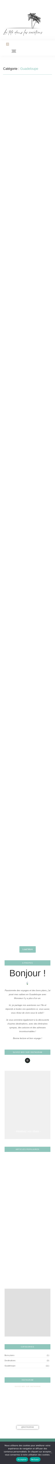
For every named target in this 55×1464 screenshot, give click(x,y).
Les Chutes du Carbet (16, 1277)
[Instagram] (7, 44)
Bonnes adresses (16, 566)
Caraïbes (11, 219)
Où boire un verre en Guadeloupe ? (23, 1268)
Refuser (35, 1459)
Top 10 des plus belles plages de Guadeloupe (23, 918)
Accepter (22, 1459)
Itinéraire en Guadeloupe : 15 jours (26, 662)
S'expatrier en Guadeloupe (34, 132)
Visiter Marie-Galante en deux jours (24, 403)
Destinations (25, 394)
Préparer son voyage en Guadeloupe (24, 224)
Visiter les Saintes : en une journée (27, 747)
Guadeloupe (13, 132)
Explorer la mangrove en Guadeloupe (25, 490)
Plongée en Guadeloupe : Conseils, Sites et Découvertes (25, 314)
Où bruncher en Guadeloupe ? (18, 575)
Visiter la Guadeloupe (17, 306)
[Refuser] (51, 1452)
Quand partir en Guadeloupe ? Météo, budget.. (22, 833)
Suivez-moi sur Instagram (27, 1386)
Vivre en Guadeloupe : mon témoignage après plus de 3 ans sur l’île (27, 139)
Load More (27, 949)
